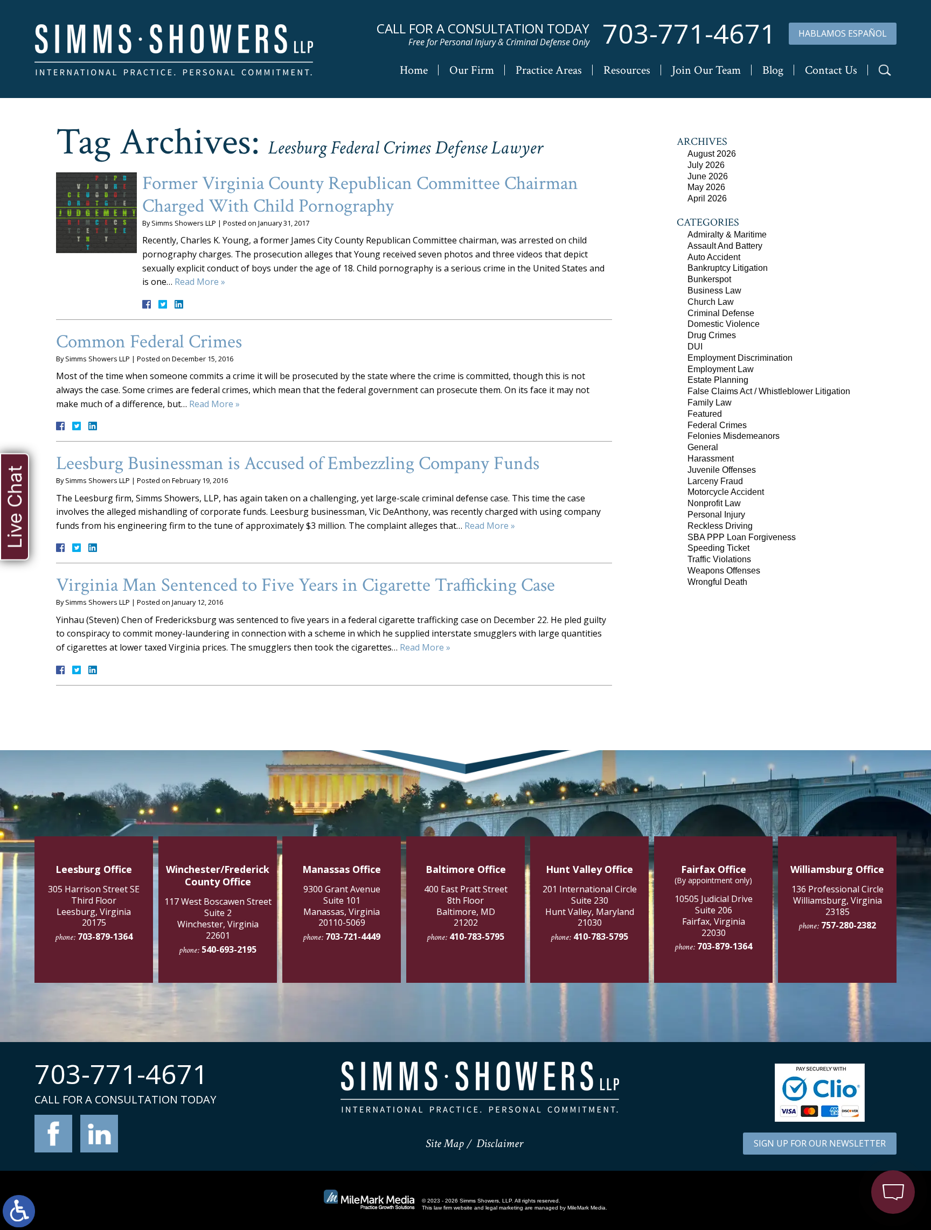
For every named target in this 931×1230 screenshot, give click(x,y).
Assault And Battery (724, 245)
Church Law (710, 301)
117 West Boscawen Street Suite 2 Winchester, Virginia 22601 (218, 918)
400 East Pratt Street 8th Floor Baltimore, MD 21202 (466, 905)
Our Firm (471, 70)
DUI (695, 346)
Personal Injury (716, 514)
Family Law (709, 402)
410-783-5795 (476, 936)
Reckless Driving (720, 525)
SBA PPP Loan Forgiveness (741, 537)
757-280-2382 (848, 925)
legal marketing (504, 1208)
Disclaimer (499, 1143)
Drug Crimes (711, 335)
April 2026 (707, 198)
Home (414, 70)
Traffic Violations (719, 559)
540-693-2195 (229, 949)
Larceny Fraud (715, 481)
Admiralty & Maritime (727, 234)
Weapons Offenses (723, 570)
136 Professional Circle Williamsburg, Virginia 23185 (837, 900)
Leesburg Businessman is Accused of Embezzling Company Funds (297, 463)
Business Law (714, 290)
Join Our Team (706, 70)
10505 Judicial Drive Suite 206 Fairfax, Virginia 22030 (714, 915)
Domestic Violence (723, 324)
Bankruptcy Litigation (727, 267)
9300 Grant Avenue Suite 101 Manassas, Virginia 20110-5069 (341, 905)
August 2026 (711, 153)
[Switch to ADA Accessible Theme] (19, 1211)
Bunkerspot (709, 279)
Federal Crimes (717, 425)
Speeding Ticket (718, 548)
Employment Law (720, 369)
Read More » (200, 282)
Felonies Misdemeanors (733, 436)
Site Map (444, 1143)
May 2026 (706, 187)
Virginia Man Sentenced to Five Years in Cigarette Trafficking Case (305, 585)
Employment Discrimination (740, 357)
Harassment (710, 458)
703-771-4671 (689, 33)
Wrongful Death (717, 581)
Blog (772, 70)
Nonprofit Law (714, 503)
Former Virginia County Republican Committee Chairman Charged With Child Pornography (360, 194)
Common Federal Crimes (149, 342)
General (702, 447)
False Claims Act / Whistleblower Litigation (768, 391)
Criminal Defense (720, 313)
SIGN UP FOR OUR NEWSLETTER (820, 1143)
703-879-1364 (105, 936)
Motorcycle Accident (725, 492)
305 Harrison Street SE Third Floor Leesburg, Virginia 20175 (94, 905)
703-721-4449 (352, 936)
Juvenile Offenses (721, 469)
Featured (704, 413)
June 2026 (707, 176)
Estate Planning (717, 380)
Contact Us (831, 70)
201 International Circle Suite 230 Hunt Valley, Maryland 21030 (590, 905)
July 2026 (706, 165)
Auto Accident (713, 257)
